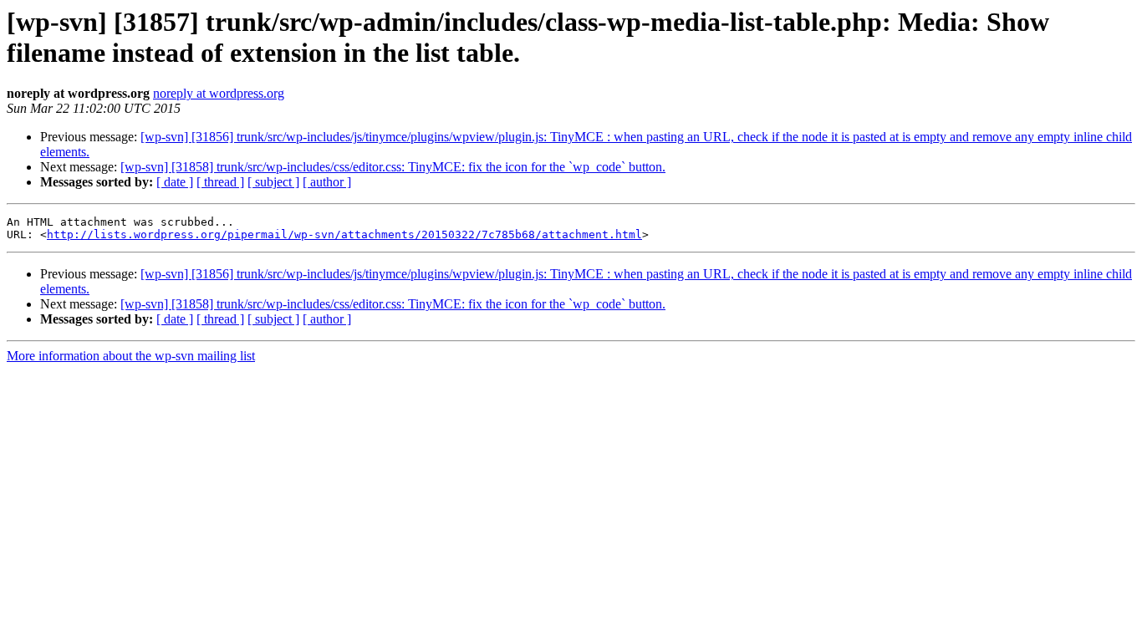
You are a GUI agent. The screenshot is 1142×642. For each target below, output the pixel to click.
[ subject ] (273, 182)
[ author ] (327, 182)
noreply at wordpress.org (218, 93)
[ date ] (174, 182)
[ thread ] (220, 182)
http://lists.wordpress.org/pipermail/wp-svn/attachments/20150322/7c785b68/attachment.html (344, 234)
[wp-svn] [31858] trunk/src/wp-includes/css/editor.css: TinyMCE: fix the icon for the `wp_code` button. (392, 167)
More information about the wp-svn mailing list (131, 356)
